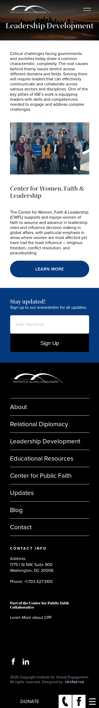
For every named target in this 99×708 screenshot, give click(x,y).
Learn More (49, 269)
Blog (16, 510)
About (18, 407)
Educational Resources (41, 458)
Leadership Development (45, 441)
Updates (22, 493)
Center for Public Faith (41, 475)
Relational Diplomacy (39, 424)
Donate (29, 701)
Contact (21, 527)
